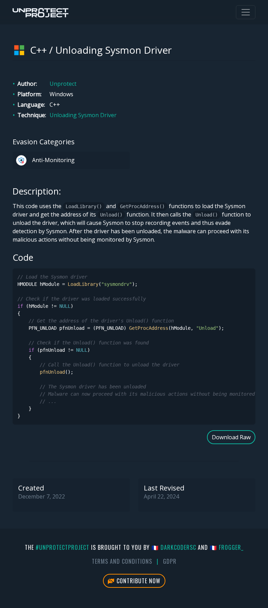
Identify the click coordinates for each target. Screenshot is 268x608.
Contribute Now (138, 581)
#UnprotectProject (62, 547)
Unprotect (63, 84)
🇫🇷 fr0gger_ (227, 547)
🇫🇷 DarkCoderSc (173, 547)
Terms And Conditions (122, 561)
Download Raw (231, 437)
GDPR (170, 561)
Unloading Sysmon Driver (83, 115)
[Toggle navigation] (245, 12)
